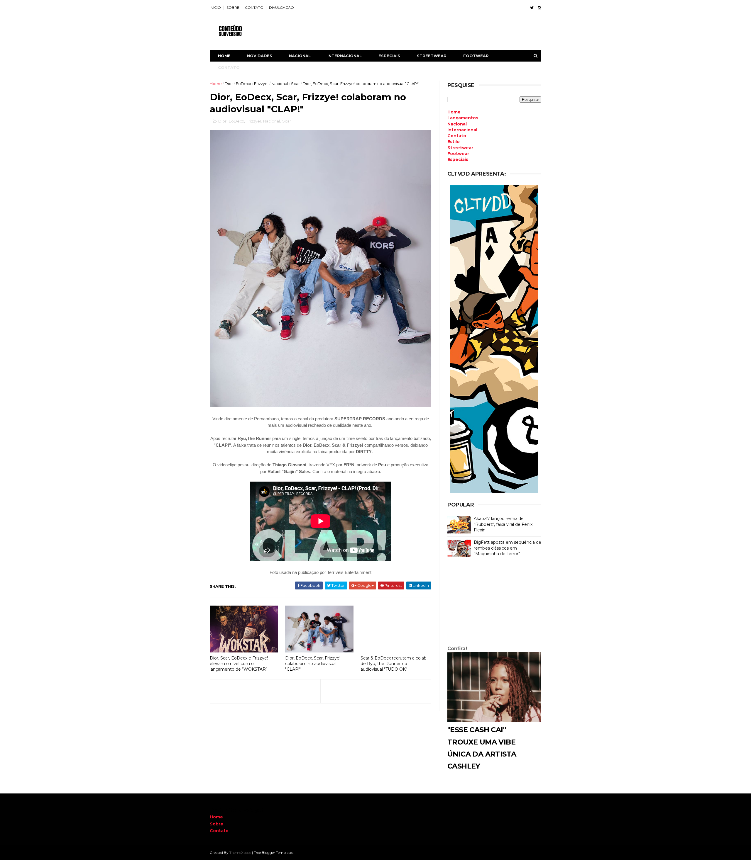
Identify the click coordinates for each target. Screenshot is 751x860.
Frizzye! (261, 83)
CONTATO (254, 7)
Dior (229, 83)
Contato (219, 830)
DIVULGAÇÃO (281, 7)
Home (224, 55)
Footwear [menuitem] (458, 153)
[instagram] (539, 8)
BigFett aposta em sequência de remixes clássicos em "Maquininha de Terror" (507, 548)
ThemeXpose (240, 852)
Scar (295, 83)
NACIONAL (300, 55)
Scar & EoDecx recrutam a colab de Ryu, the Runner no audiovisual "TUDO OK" (394, 663)
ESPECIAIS (389, 55)
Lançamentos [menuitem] (462, 117)
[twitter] (532, 8)
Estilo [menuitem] (453, 141)
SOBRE (232, 7)
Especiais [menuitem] (457, 159)
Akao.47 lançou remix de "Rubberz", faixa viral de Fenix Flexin (503, 524)
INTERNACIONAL (344, 55)
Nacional (279, 83)
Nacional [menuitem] (457, 124)
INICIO (215, 7)
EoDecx (243, 83)
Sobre (216, 824)
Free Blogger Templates (273, 852)
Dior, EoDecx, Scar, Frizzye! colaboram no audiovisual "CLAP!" (312, 663)
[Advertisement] (494, 602)
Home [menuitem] (454, 112)
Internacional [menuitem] (462, 129)
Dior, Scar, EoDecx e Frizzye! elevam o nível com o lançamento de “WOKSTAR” (239, 663)
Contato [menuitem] (456, 135)
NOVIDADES (259, 55)
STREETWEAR (431, 55)
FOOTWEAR (476, 55)
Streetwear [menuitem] (460, 147)
